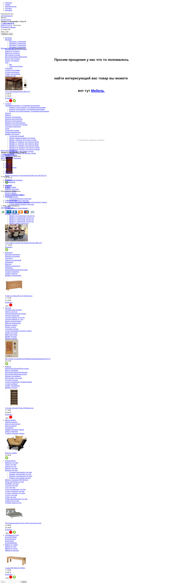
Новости (8, 186)
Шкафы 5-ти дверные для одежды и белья (24, 147)
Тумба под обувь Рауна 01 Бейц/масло (18, 296)
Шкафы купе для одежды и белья (21, 151)
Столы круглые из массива (19, 200)
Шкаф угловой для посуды (18, 223)
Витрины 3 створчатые (17, 45)
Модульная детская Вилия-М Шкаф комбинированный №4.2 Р (27, 359)
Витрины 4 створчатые (17, 47)
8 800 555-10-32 (6, 25)
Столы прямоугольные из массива (21, 204)
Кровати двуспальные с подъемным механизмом (27, 109)
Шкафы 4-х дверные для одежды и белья (24, 145)
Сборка (7, 4)
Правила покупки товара (14, 195)
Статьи (7, 187)
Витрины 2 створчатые (17, 43)
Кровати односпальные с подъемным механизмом (27, 107)
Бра (10, 64)
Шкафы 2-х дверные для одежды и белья (24, 142)
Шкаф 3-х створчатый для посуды (21, 219)
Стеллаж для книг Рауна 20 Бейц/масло (19, 408)
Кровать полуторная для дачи (20, 478)
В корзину (8, 98)
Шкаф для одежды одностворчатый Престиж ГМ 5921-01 (25, 175)
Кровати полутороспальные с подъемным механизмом (29, 111)
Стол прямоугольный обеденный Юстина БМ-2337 (23, 243)
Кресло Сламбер (11, 453)
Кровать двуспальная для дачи (20, 474)
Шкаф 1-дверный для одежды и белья (22, 140)
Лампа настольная (15, 66)
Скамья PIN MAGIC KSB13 (15, 568)
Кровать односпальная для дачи (20, 476)
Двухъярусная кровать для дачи (20, 472)
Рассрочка (8, 197)
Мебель (98, 91)
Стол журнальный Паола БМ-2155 (17, 91)
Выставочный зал (7, 158)
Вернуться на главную (9, 150)
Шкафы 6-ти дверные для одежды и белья (24, 149)
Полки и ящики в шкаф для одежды (22, 138)
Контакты (8, 10)
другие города (6, 19)
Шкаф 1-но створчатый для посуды (22, 216)
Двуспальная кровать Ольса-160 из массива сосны (23, 523)
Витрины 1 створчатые (17, 41)
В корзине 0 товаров (8, 27)
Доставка (8, 8)
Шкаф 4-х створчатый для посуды (21, 221)
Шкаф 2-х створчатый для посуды (21, 218)
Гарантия (8, 2)
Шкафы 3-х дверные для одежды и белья (24, 144)
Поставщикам (10, 182)
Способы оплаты (11, 200)
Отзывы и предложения (13, 180)
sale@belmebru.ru (7, 208)
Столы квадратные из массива (20, 198)
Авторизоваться (6, 16)
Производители (10, 6)
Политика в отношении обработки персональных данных (26, 202)
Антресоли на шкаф (16, 136)
